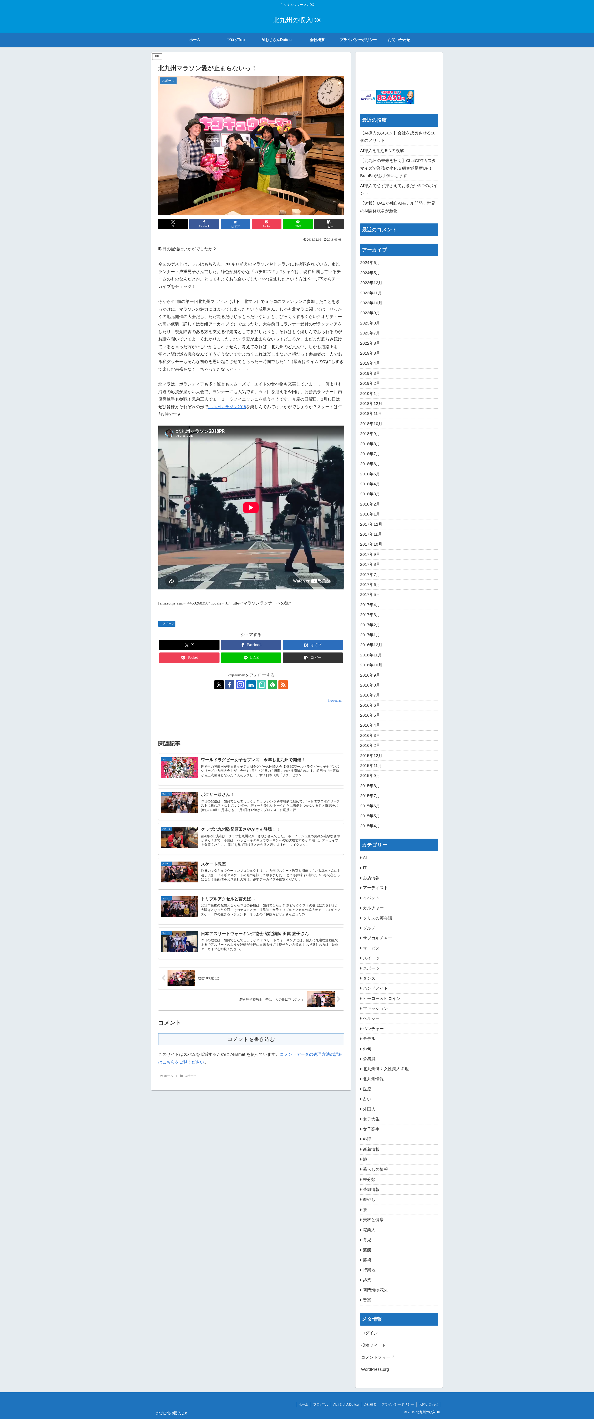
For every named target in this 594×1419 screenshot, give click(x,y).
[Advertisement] (251, 717)
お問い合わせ (428, 1404)
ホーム (303, 1404)
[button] (329, 224)
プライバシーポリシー (397, 1404)
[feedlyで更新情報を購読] (272, 684)
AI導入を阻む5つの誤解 (382, 150)
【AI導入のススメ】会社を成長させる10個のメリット (398, 137)
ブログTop (320, 1404)
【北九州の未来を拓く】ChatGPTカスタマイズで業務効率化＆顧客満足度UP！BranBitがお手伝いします (398, 168)
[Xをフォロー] (219, 684)
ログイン (369, 1333)
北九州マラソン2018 (227, 406)
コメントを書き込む (251, 1039)
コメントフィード (377, 1357)
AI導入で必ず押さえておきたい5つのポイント (398, 189)
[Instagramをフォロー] (240, 684)
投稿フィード (373, 1345)
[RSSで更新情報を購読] (283, 684)
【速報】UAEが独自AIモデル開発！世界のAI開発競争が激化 (397, 207)
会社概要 (370, 1404)
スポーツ (168, 623)
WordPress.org (375, 1369)
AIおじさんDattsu (346, 1404)
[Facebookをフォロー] (229, 684)
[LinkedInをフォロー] (251, 684)
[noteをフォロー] (261, 684)
